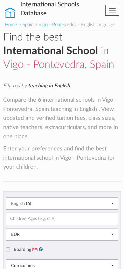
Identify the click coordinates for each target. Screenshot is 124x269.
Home (11, 24)
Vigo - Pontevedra (57, 24)
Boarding (23, 249)
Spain (28, 24)
